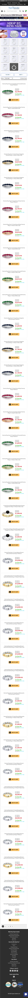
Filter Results (7, 74)
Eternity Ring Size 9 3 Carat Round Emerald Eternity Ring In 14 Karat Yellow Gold (14, 272)
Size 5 (23, 39)
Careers (14, 957)
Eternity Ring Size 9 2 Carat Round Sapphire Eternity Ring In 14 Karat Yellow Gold (14, 342)
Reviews (14, 938)
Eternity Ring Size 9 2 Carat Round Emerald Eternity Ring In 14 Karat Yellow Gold (14, 459)
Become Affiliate (14, 954)
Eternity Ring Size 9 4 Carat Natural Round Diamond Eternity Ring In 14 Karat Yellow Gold (14, 787)
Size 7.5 (13, 56)
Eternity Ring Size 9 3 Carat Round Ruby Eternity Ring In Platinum (14, 201)
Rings (6, 19)
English (21, 0)
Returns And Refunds (14, 948)
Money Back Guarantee (14, 935)
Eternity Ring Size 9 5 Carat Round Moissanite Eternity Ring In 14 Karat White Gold (14, 740)
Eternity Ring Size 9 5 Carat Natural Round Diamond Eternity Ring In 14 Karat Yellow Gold (14, 576)
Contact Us (14, 944)
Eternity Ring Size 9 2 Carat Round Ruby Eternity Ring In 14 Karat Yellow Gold (14, 412)
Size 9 (14, 64)
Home (2, 19)
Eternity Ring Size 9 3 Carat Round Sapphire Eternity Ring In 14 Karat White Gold (14, 178)
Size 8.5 (5, 64)
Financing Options (14, 937)
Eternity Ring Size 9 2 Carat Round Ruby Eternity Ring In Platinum (14, 389)
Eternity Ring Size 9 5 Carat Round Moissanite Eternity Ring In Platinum (14, 693)
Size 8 (23, 56)
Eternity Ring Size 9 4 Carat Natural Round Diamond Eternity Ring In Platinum (14, 764)
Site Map (14, 955)
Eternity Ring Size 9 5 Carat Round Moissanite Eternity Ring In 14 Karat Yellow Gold (14, 717)
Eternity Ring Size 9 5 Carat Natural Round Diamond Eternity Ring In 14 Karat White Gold (14, 600)
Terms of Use (14, 952)
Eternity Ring (12, 19)
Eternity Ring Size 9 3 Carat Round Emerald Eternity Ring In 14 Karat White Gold (14, 295)
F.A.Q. (14, 945)
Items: (2, 78)
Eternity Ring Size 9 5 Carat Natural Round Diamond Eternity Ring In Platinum (14, 553)
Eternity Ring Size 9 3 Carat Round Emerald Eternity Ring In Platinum (14, 84)
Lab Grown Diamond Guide (14, 963)
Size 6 (14, 48)
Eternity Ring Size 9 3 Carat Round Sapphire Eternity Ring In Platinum (14, 131)
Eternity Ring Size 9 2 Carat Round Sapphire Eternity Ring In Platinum (14, 319)
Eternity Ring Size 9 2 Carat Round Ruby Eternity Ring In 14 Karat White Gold (14, 108)
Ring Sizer (14, 964)
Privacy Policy (14, 950)
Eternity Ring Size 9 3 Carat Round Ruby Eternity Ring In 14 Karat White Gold (14, 248)
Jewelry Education (14, 961)
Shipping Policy (14, 947)
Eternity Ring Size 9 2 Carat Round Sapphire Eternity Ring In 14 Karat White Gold (14, 365)
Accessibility (14, 951)
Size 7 (5, 56)
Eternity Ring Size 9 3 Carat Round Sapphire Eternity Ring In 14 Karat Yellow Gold (14, 154)
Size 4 (5, 39)
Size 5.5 (5, 48)
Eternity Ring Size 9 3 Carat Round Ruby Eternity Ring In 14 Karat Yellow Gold (14, 225)
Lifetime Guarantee (14, 934)
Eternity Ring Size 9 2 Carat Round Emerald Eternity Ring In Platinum (14, 436)
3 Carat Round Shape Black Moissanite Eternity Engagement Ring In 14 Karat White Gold (14, 529)
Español (25, 0)
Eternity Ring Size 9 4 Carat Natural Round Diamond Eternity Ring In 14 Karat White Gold (14, 811)
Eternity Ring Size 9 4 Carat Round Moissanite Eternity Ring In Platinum (14, 904)
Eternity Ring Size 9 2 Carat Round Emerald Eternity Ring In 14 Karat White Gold (14, 483)
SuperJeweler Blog (14, 974)
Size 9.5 (22, 64)
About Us (14, 939)
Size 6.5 (22, 48)
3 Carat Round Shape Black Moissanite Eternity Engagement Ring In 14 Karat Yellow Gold (14, 506)
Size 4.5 (13, 39)
